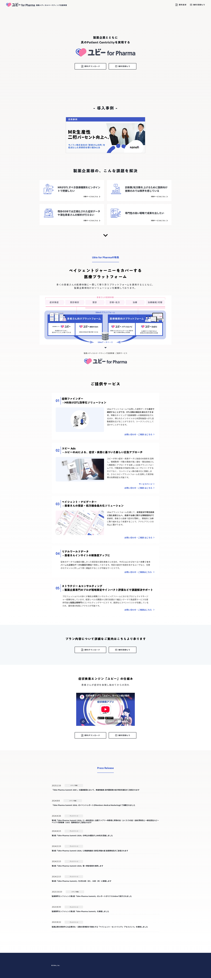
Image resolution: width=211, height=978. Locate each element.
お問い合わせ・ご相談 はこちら (138, 434)
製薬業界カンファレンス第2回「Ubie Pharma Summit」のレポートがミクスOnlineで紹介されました (92, 896)
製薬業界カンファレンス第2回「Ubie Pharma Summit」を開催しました (80, 911)
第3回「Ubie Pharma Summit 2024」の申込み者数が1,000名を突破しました (82, 835)
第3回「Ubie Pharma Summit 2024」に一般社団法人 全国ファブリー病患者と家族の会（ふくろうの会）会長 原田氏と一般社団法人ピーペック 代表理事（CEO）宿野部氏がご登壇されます (105, 821)
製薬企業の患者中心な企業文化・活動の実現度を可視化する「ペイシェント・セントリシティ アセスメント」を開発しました (100, 927)
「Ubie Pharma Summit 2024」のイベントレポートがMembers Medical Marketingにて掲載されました (93, 805)
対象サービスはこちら (91, 196)
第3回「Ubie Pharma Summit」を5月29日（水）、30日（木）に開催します (81, 881)
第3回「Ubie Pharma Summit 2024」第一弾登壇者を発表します (77, 866)
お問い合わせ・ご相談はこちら (138, 572)
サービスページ (145, 484)
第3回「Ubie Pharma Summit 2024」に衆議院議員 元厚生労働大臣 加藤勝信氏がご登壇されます (90, 851)
